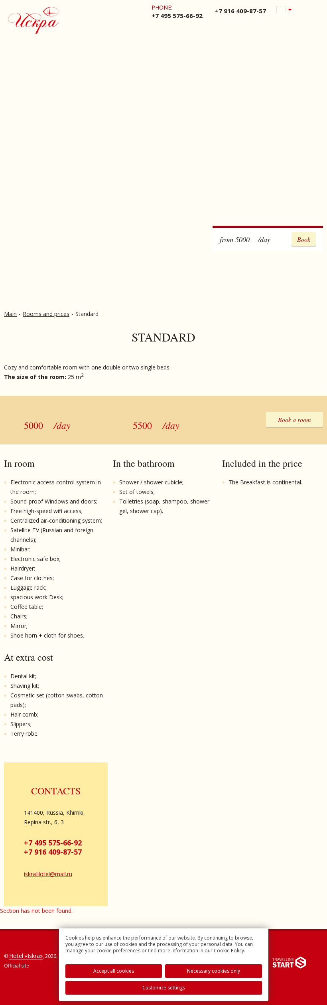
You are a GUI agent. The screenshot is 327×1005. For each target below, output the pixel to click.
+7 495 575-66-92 (53, 842)
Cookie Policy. (229, 950)
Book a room (294, 419)
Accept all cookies (113, 970)
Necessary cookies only (213, 970)
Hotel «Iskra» (26, 956)
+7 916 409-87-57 (53, 852)
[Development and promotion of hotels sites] (289, 964)
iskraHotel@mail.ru (48, 874)
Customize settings (163, 987)
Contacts (56, 790)
